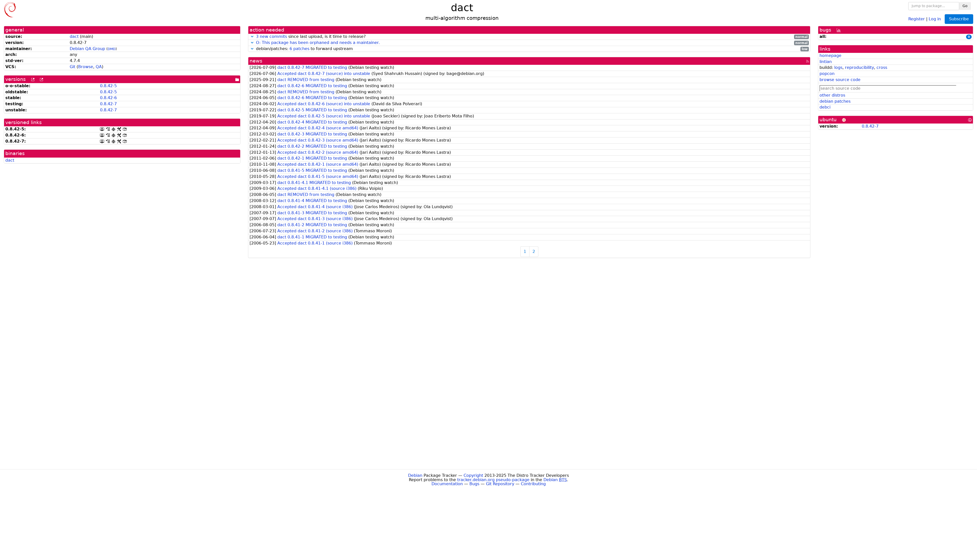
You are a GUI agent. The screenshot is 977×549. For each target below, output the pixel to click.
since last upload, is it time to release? (532, 37)
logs (838, 67)
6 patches (299, 48)
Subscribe (959, 19)
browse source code (840, 79)
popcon (827, 73)
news (256, 61)
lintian (826, 61)
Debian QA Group (87, 48)
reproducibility (859, 67)
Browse (85, 66)
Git (72, 66)
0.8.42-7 (108, 103)
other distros (832, 95)
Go (965, 6)
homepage (830, 55)
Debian (415, 475)
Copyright (473, 475)
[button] (252, 36)
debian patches (835, 101)
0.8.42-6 (108, 97)
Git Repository (500, 483)
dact (74, 36)
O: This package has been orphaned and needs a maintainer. (318, 42)
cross (882, 67)
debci (825, 107)
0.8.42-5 (108, 85)
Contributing (533, 483)
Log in (935, 18)
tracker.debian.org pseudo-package (493, 479)
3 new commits (271, 36)
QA (99, 66)
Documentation (447, 483)
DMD (112, 49)
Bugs (474, 483)
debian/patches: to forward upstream (531, 49)
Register (916, 18)
